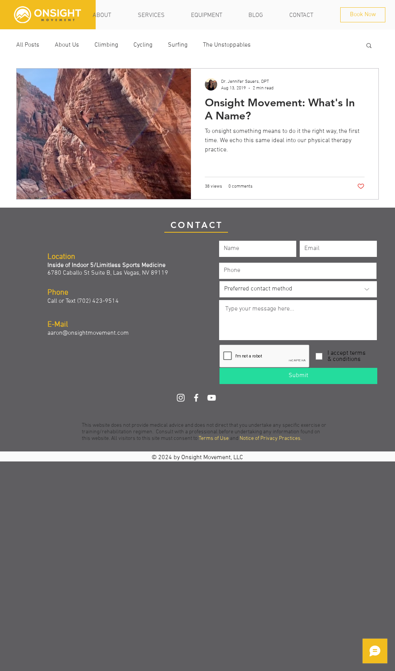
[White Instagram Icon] (181, 398)
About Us (67, 45)
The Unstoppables (227, 45)
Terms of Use (214, 438)
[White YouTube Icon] (211, 398)
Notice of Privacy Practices (270, 438)
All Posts (27, 45)
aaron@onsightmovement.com (88, 333)
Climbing (106, 45)
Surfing (177, 45)
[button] (369, 46)
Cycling (142, 45)
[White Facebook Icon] (196, 398)
